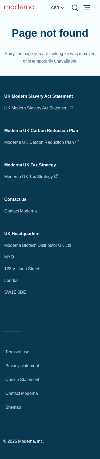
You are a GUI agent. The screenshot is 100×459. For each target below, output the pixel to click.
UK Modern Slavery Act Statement (36, 108)
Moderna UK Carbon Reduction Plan (39, 142)
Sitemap (13, 407)
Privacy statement (22, 365)
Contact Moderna (20, 211)
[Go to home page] (19, 7)
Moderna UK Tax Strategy (29, 176)
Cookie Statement (22, 379)
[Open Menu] (86, 8)
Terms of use (17, 352)
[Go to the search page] (75, 8)
